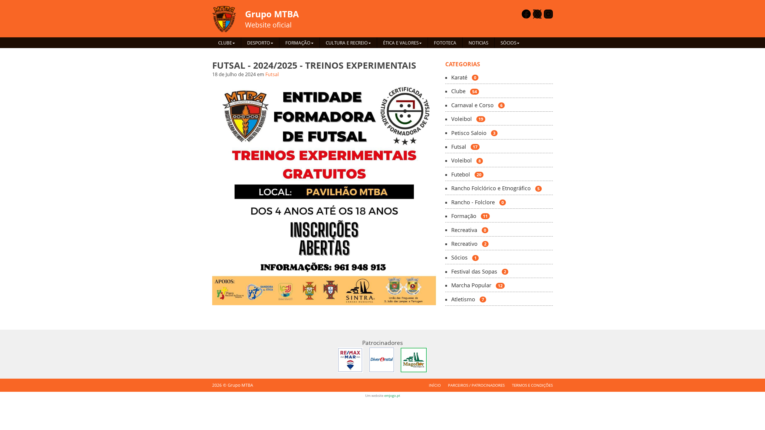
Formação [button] (297, 43)
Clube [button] (225, 43)
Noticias (478, 43)
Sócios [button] (508, 43)
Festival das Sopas (478, 272)
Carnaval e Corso (477, 105)
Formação (469, 216)
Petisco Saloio (473, 133)
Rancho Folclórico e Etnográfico (495, 188)
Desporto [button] (258, 43)
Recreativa (468, 230)
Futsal (272, 74)
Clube (464, 91)
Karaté (463, 78)
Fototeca (445, 43)
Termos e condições (532, 385)
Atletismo (467, 299)
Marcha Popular (477, 285)
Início (435, 385)
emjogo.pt (392, 395)
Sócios (464, 258)
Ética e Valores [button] (401, 43)
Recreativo (468, 244)
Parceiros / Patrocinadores (476, 385)
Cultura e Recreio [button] (347, 43)
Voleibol (467, 119)
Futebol (466, 175)
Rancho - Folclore (477, 202)
